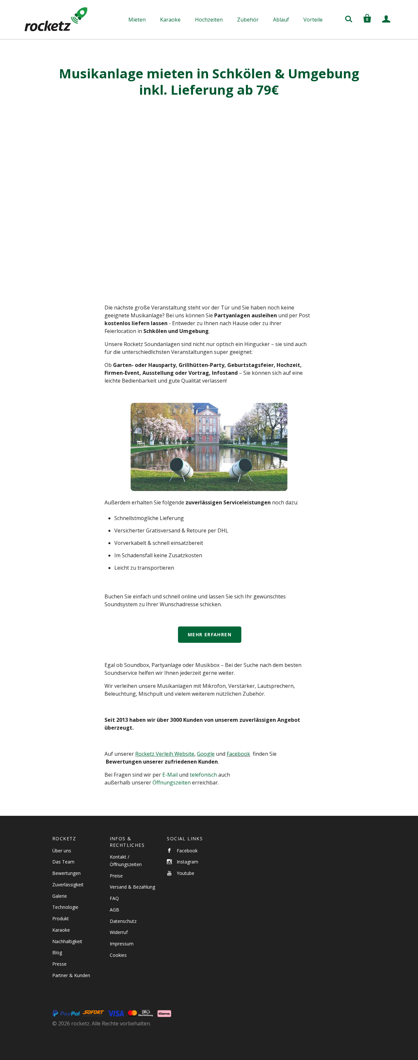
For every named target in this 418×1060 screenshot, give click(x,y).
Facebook (238, 753)
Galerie (59, 896)
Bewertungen (66, 873)
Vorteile (313, 19)
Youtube (185, 873)
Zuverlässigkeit (68, 884)
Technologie (65, 907)
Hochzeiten (209, 19)
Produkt (60, 918)
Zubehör (248, 19)
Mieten (137, 19)
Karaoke (170, 19)
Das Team (63, 862)
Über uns (61, 850)
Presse (59, 964)
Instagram (187, 862)
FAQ (114, 898)
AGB (114, 910)
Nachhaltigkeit (67, 941)
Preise (116, 876)
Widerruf (119, 932)
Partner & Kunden (71, 975)
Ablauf (281, 19)
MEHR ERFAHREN (210, 634)
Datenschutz (123, 921)
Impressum (122, 944)
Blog (57, 952)
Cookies (118, 955)
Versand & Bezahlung (132, 887)
